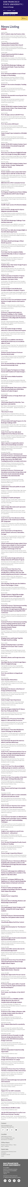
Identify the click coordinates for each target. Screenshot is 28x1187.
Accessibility (6, 1167)
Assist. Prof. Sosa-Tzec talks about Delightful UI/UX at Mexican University (12, 433)
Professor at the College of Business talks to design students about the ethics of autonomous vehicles (13, 1013)
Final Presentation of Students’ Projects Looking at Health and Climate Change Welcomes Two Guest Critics (12, 277)
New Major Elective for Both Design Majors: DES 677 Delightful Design (13, 663)
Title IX (5, 1173)
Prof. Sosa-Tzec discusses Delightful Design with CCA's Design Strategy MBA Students (13, 153)
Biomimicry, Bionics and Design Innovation (13, 657)
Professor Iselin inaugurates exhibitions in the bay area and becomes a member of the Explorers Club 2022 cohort (13, 872)
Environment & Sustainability (10, 1170)
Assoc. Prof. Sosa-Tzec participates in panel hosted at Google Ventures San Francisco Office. (13, 301)
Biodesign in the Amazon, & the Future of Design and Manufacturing (12, 689)
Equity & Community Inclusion (10, 1169)
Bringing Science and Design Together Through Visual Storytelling (12, 639)
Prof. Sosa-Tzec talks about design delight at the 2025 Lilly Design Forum (14, 231)
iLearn (2, 1156)
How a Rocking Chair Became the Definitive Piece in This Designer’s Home (13, 584)
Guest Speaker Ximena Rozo (9, 679)
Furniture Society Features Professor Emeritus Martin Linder (12, 353)
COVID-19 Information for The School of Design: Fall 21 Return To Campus (13, 1058)
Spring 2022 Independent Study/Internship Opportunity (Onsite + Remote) (13, 969)
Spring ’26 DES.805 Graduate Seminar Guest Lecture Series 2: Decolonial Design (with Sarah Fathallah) (14, 145)
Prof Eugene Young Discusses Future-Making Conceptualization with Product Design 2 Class (14, 193)
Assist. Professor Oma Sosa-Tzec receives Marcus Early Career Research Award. (13, 806)
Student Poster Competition (9, 896)
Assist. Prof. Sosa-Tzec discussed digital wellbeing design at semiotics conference (13, 767)
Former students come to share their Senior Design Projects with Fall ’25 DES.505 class (13, 172)
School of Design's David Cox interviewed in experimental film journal (13, 938)
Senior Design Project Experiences (11, 700)
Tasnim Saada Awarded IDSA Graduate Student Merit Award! (12, 55)
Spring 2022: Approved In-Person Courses (13, 974)
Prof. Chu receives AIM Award (9, 124)
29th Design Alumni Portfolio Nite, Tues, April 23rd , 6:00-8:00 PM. (12, 403)
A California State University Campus (12, 1177)
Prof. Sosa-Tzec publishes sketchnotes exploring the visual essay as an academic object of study (12, 341)
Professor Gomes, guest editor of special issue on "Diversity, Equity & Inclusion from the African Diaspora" (13, 985)
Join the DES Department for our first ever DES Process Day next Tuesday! (13, 1113)
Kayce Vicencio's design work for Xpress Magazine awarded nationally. (12, 210)
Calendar (9, 10)
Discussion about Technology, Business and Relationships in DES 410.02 (13, 901)
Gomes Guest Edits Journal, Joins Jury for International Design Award (13, 949)
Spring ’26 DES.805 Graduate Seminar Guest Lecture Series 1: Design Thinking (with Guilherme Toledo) (14, 165)
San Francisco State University (10, 1175)
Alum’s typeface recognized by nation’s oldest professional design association (12, 444)
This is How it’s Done (7, 412)
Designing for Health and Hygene (10, 497)
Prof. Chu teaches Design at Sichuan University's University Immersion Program (13, 329)
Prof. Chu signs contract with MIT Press (12, 114)
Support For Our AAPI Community (11, 1091)
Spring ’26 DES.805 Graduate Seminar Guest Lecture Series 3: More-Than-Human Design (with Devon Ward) (14, 108)
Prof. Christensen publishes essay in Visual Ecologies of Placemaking (13, 74)
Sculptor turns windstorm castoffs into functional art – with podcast (12, 832)
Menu (24, 19)
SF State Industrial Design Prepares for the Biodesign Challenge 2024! (13, 422)
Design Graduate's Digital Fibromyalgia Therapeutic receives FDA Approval (12, 595)
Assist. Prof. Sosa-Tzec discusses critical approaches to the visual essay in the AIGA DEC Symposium (13, 519)
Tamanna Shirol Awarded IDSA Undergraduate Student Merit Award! (12, 44)
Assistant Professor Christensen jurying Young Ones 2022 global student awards (12, 916)
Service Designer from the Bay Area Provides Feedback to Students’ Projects (13, 289)
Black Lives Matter (6, 1100)
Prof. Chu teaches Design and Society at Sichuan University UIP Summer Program (12, 558)
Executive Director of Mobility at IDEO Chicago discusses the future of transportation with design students (12, 1000)
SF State (7, 14)
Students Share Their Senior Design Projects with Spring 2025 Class (14, 265)
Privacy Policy (6, 1172)
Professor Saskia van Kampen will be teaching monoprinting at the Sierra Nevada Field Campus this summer (13, 889)
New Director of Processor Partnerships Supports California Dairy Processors (12, 719)
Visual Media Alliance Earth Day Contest (12, 922)
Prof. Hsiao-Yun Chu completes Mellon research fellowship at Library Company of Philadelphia (13, 253)
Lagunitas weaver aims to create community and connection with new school (13, 795)
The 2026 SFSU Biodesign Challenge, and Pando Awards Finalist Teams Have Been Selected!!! (12, 67)
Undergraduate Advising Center (8, 1151)
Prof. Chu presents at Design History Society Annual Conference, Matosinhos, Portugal (12, 532)
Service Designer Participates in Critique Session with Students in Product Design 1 (13, 370)
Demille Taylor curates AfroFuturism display (13, 205)
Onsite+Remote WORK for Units (10, 1107)
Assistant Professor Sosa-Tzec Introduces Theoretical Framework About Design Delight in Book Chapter (13, 961)
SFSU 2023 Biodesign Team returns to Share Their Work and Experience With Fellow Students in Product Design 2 (14, 389)
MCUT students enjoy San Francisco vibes (13, 34)
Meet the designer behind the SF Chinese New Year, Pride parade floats (13, 710)
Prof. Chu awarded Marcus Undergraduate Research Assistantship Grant (13, 364)
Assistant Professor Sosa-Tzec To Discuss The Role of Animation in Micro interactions (13, 1069)
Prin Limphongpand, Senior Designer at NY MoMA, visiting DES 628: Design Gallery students (13, 909)
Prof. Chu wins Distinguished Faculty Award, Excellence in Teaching (13, 843)
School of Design (8, 7)
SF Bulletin (3, 1153)
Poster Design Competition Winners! (12, 853)
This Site (13, 14)
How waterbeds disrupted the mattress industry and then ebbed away (12, 741)
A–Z (4, 10)
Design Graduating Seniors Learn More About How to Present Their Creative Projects (12, 646)
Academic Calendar (5, 1154)
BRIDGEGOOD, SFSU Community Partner (13, 183)
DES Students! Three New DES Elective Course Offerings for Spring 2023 (12, 730)
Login (14, 10)
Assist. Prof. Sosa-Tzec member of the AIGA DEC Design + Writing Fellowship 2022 (14, 778)
